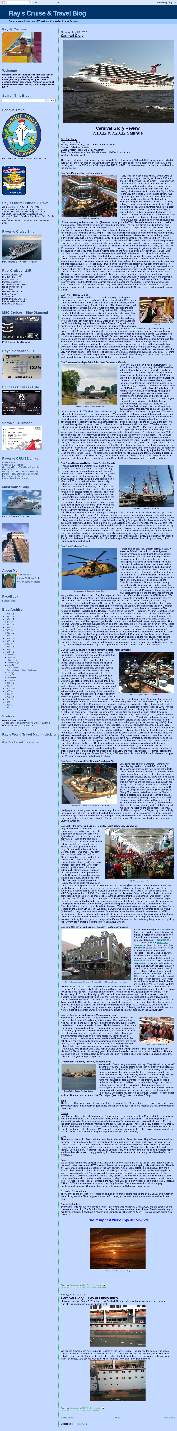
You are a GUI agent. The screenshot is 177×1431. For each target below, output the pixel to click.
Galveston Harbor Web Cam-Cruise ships (21, 467)
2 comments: (95, 1408)
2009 (8, 688)
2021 (8, 627)
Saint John (101, 1287)
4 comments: (96, 1285)
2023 (8, 622)
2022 (8, 624)
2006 (8, 697)
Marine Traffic (8, 469)
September (12, 662)
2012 (8, 652)
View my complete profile (28, 582)
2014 (8, 647)
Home (118, 1417)
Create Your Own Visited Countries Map (21, 742)
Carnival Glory (72, 35)
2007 (8, 694)
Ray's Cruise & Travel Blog (47, 13)
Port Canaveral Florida (13, 476)
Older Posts (169, 1417)
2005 (8, 699)
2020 (8, 630)
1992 (8, 702)
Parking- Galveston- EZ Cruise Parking (20, 471)
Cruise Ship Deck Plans (13, 465)
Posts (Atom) (81, 1424)
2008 (8, 691)
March (10, 678)
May (9, 675)
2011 (8, 683)
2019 (8, 633)
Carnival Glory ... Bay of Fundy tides (89, 1298)
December (12, 655)
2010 (8, 686)
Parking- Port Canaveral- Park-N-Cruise (21, 474)
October (11, 660)
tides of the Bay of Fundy (106, 888)
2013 (8, 649)
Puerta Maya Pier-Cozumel (15, 478)
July (9, 665)
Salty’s (157, 515)
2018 (8, 636)
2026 (8, 614)
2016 (8, 641)
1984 (8, 705)
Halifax (93, 1287)
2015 (8, 644)
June (9, 673)
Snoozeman (25, 575)
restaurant (154, 959)
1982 (8, 708)
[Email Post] (104, 1285)
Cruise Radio (8, 462)
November (12, 657)
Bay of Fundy (72, 1287)
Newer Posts (67, 1417)
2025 (8, 616)
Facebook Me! (9, 601)
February (11, 680)
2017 (8, 638)
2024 (8, 619)
